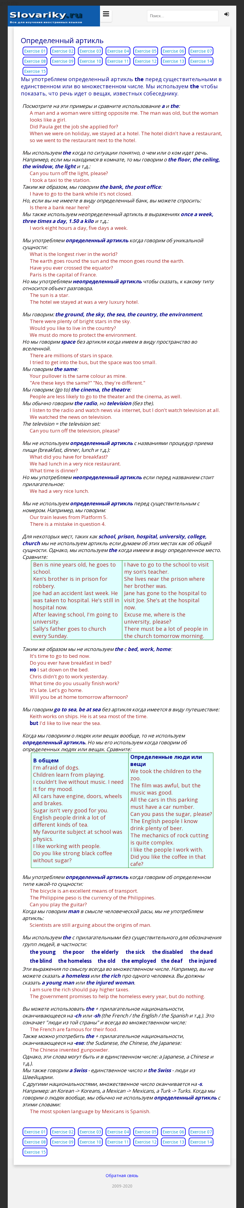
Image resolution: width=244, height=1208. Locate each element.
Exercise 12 (146, 61)
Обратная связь (122, 1175)
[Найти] (212, 16)
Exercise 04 (118, 51)
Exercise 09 (62, 61)
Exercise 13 (173, 61)
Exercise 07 (201, 51)
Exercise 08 (35, 61)
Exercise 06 (173, 51)
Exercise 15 (35, 71)
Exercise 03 (90, 51)
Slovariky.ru (54, 16)
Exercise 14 (201, 61)
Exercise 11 (118, 61)
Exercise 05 (146, 51)
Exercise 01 (35, 51)
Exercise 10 (90, 61)
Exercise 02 (62, 51)
